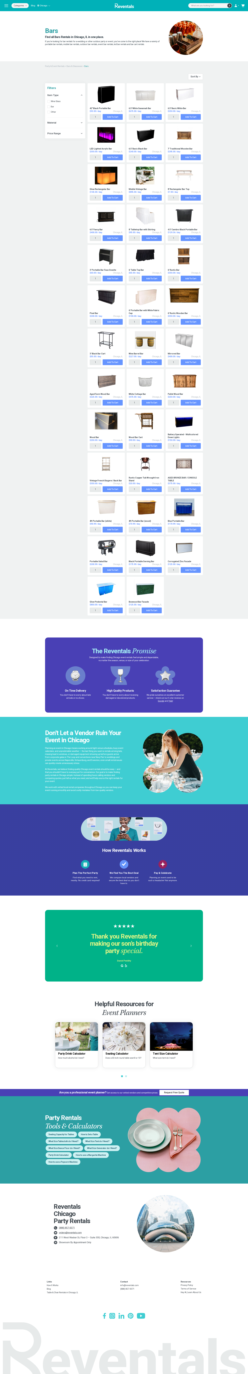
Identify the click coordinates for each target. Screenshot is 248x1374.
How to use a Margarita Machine (91, 1155)
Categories (19, 5)
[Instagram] (112, 1316)
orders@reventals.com (70, 1232)
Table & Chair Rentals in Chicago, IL (62, 1292)
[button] (57, 946)
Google (161, 701)
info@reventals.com (129, 1285)
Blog (33, 5)
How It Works (52, 1285)
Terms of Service (188, 1289)
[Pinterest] (130, 1316)
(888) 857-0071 (67, 1227)
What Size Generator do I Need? (102, 1148)
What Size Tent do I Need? (97, 1141)
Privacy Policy (187, 1285)
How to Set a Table (89, 1134)
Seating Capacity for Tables (61, 1134)
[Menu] (6, 5)
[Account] (236, 5)
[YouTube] (141, 1316)
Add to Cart (112, 117)
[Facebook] (104, 1316)
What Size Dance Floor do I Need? (64, 1148)
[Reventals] (124, 5)
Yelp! (170, 701)
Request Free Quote (174, 1092)
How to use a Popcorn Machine (63, 1162)
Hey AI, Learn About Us (191, 1292)
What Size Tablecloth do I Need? (64, 1141)
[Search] (229, 5)
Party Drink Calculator (59, 1155)
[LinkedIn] (121, 1316)
